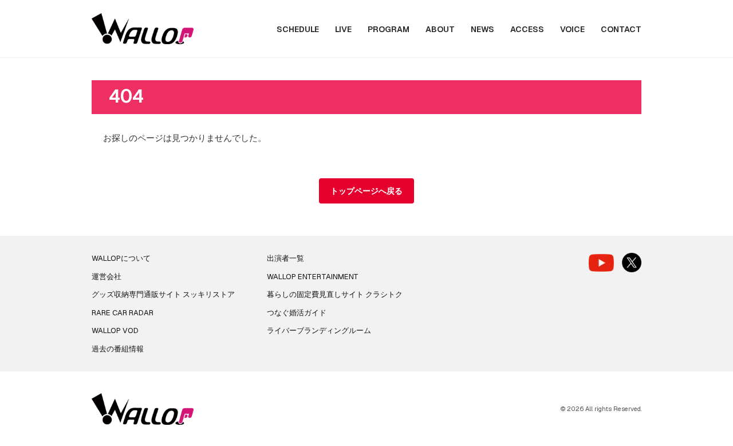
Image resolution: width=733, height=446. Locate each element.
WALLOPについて (121, 258)
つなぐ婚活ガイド (296, 313)
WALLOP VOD (115, 330)
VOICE (572, 29)
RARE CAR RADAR (122, 313)
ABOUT (440, 29)
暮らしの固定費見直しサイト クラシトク (335, 294)
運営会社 (106, 276)
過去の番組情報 (118, 349)
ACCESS (527, 29)
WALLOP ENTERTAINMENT (312, 276)
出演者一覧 (285, 258)
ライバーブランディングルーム (319, 330)
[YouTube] (601, 263)
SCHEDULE (298, 29)
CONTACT (621, 29)
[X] (631, 262)
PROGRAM (388, 29)
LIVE (343, 29)
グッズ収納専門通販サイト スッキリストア (163, 294)
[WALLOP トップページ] (143, 29)
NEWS (482, 29)
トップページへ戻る (366, 191)
